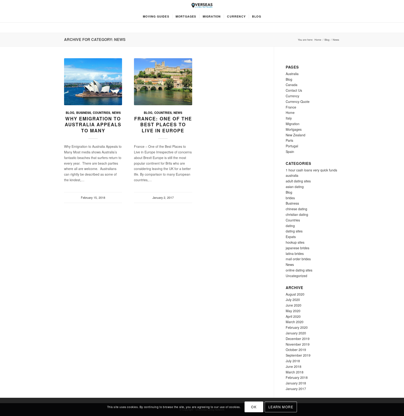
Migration (292, 123)
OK (253, 407)
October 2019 (296, 349)
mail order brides (298, 259)
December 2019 (298, 338)
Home (317, 39)
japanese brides (297, 248)
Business (83, 113)
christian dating (297, 214)
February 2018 (297, 377)
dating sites (294, 231)
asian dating (295, 186)
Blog (327, 39)
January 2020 (296, 333)
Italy (289, 118)
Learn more (280, 407)
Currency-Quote (298, 101)
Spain (290, 151)
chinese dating (296, 208)
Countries (101, 113)
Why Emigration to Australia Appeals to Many (93, 124)
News (116, 113)
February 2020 (297, 327)
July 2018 (293, 360)
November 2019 (298, 344)
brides (290, 197)
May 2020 (293, 310)
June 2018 (293, 366)
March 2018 (294, 372)
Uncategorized (296, 275)
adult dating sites (298, 181)
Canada (291, 84)
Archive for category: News (95, 39)
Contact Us (294, 90)
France (291, 107)
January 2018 (296, 383)
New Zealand (295, 135)
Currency (292, 96)
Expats (291, 236)
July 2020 (293, 299)
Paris (289, 140)
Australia (292, 73)
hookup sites (295, 242)
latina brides (295, 253)
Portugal (292, 146)
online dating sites (299, 270)
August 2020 (295, 294)
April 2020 (293, 316)
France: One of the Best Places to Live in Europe (163, 124)
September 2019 (298, 355)
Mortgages (294, 129)
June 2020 (293, 305)
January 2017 (296, 388)
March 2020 (294, 321)
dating (290, 225)
